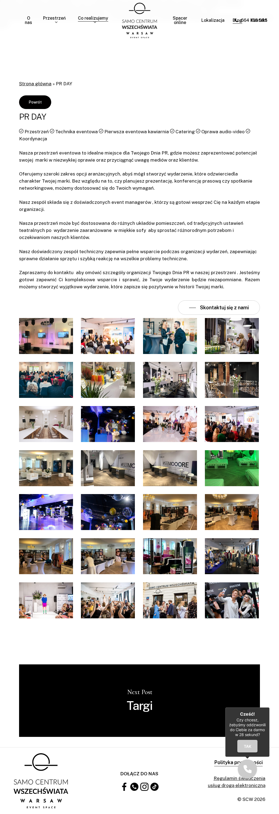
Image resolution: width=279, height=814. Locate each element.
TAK (247, 746)
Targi (139, 700)
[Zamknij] (269, 707)
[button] (247, 769)
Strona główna (35, 83)
